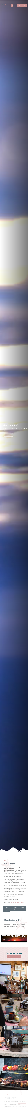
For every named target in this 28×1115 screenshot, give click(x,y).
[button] (12, 5)
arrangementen (22, 1103)
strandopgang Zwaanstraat (17, 902)
